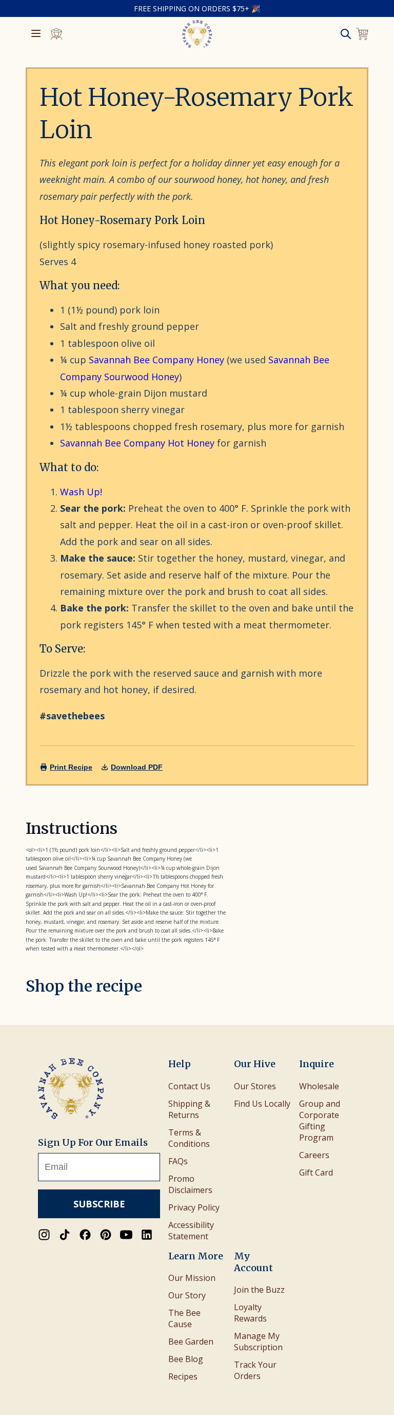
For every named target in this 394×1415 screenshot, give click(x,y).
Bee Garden (190, 1341)
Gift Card (316, 1172)
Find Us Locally (262, 1103)
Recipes (183, 1376)
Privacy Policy (194, 1207)
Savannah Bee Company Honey (156, 359)
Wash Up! (81, 492)
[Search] (346, 34)
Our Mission (191, 1277)
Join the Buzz (259, 1289)
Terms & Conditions (189, 1138)
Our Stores (255, 1086)
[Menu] (36, 34)
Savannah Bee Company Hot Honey (137, 443)
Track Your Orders (255, 1370)
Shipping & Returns (189, 1109)
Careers (314, 1155)
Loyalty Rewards (250, 1312)
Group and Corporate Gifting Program (319, 1120)
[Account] (56, 34)
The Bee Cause (184, 1318)
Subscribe (99, 1204)
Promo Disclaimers (190, 1184)
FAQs (178, 1161)
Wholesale (319, 1086)
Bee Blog (185, 1359)
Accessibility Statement (191, 1230)
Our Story (187, 1295)
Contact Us (189, 1086)
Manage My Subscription (258, 1341)
